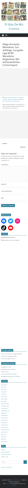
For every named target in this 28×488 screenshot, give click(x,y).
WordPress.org (4, 457)
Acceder (3, 449)
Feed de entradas (5, 452)
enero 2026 (4, 401)
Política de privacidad (6, 467)
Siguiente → (23, 147)
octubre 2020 (4, 425)
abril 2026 (3, 394)
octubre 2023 (4, 418)
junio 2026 (3, 389)
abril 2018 (3, 439)
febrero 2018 (4, 441)
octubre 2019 (4, 427)
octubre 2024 (4, 415)
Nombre (4, 184)
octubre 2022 (4, 420)
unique (3, 374)
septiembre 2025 (5, 410)
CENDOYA (3, 356)
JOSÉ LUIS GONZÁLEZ (6, 354)
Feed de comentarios (6, 454)
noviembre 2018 (5, 429)
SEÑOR (3, 358)
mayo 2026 (3, 392)
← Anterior (4, 143)
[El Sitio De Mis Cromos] (3, 35)
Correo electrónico (6, 191)
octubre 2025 (4, 408)
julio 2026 (3, 387)
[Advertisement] (14, 82)
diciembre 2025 (5, 403)
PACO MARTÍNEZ (16, 376)
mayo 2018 (3, 436)
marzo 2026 (4, 396)
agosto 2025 (4, 413)
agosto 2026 (4, 384)
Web (2, 198)
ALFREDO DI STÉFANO (11, 374)
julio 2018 (3, 434)
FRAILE (13, 369)
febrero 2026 (4, 399)
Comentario (5, 164)
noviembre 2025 (5, 406)
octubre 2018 (4, 432)
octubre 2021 (4, 422)
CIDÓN (9, 367)
